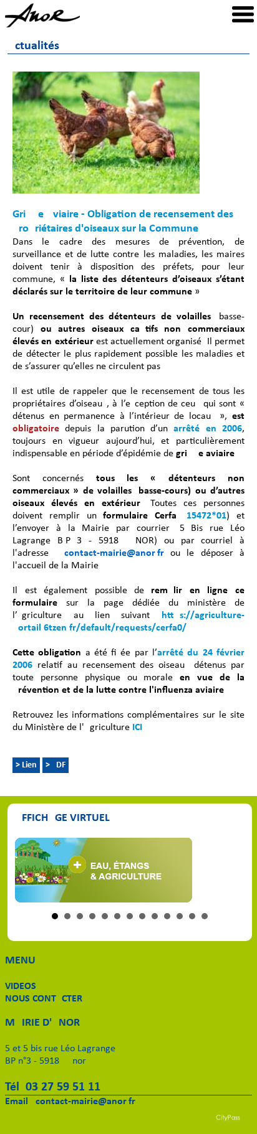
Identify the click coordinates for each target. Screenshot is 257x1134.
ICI (137, 728)
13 (204, 916)
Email (16, 1102)
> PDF (55, 765)
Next (228, 870)
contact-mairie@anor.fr (85, 1102)
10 (167, 916)
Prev (31, 870)
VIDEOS (20, 986)
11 (180, 916)
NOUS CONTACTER (43, 999)
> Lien (26, 765)
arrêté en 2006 (207, 429)
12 (192, 916)
